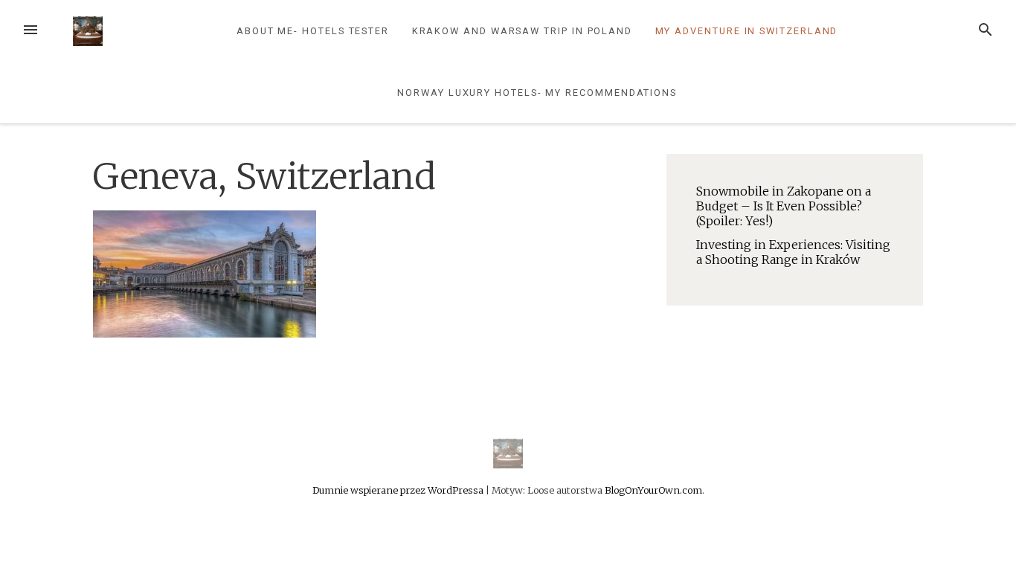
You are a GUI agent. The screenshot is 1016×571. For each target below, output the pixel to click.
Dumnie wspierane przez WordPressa (399, 490)
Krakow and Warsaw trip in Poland (522, 30)
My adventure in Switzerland (746, 30)
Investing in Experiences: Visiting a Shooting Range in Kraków (793, 252)
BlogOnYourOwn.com (653, 490)
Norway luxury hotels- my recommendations (537, 92)
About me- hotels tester (313, 30)
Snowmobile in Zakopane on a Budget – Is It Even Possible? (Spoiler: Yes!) (783, 206)
